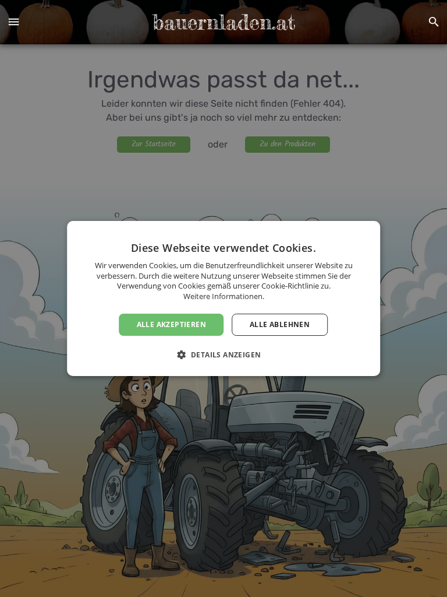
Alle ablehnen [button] (280, 324)
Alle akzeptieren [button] (171, 324)
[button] (13, 22)
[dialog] (223, 298)
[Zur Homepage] (223, 22)
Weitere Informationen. (223, 296)
